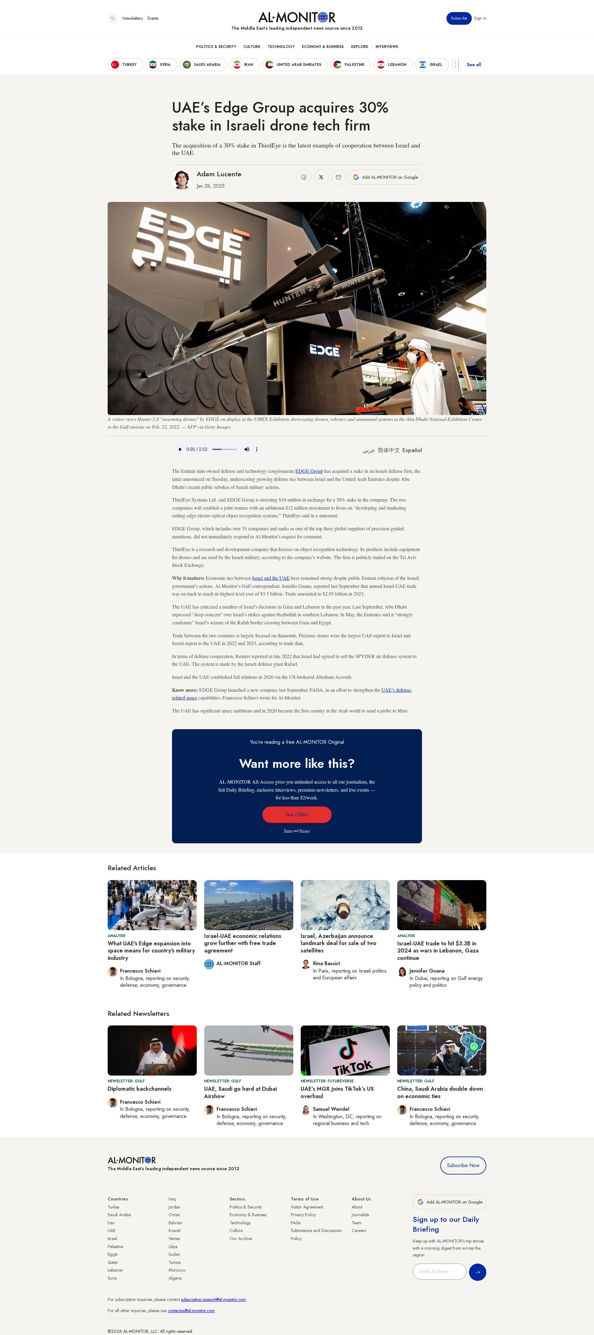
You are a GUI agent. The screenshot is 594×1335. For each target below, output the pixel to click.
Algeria (175, 1278)
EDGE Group (309, 471)
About (357, 1207)
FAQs (296, 1223)
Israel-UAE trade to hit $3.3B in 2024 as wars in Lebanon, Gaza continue (438, 950)
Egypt (112, 1254)
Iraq (172, 1199)
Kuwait (174, 1230)
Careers (359, 1230)
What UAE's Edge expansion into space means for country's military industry (151, 950)
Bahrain (175, 1223)
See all (474, 65)
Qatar (113, 1262)
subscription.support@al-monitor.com (213, 1299)
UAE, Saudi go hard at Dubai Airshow (240, 1092)
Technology (281, 47)
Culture (251, 47)
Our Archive (241, 1238)
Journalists (360, 1215)
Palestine (115, 1246)
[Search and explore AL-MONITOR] (113, 18)
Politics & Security (216, 47)
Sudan (174, 1254)
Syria (112, 1278)
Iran (111, 1223)
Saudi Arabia (119, 1215)
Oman (174, 1215)
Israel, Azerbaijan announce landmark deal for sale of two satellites (339, 943)
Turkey (113, 1207)
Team (357, 1223)
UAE (111, 1230)
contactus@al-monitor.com (191, 1310)
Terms (288, 830)
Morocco (177, 1270)
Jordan (174, 1207)
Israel (112, 1238)
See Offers (297, 814)
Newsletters (133, 18)
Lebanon (115, 1270)
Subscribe (459, 18)
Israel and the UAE (271, 578)
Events (153, 18)
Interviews (387, 47)
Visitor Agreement (307, 1207)
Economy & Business (323, 47)
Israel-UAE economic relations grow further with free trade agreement (242, 943)
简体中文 (389, 450)
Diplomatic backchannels (139, 1089)
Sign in (480, 18)
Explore (359, 47)
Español (412, 450)
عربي (369, 450)
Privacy (304, 830)
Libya (173, 1246)
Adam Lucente (219, 174)
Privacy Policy (303, 1215)
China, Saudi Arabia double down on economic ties (440, 1092)
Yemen (174, 1238)
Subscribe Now (463, 1165)
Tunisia (175, 1262)
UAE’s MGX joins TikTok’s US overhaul (337, 1092)
